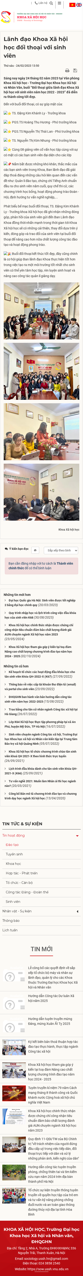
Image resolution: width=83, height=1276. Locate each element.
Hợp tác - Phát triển (22, 873)
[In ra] (67, 70)
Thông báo (11, 921)
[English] (79, 5)
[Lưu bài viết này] (75, 70)
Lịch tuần (10, 930)
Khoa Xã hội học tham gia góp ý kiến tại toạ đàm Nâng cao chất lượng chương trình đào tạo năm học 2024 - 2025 (38, 651)
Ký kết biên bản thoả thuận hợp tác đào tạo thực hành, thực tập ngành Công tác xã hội (53, 1046)
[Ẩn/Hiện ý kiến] (35, 550)
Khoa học (13, 864)
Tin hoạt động (13, 835)
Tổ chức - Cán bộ (19, 883)
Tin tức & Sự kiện (22, 823)
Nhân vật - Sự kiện (17, 911)
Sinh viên (13, 902)
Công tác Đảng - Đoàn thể (27, 892)
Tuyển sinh (14, 854)
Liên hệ (42, 3)
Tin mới (42, 949)
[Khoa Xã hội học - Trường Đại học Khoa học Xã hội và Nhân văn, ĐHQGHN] (6, 17)
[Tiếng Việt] (72, 5)
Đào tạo (12, 845)
